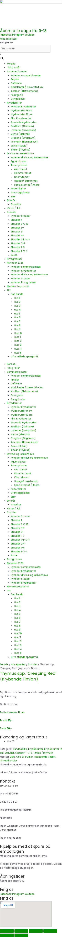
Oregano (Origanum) (23, 138)
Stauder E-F (17, 227)
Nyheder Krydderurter (23, 106)
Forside (11, 63)
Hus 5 (17, 313)
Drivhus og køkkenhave (20, 153)
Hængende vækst (45, 756)
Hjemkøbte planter (18, 286)
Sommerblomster (17, 71)
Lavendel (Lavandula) (23, 130)
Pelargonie (17, 95)
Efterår (11, 200)
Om (9, 290)
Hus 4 (17, 309)
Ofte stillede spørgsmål (24, 356)
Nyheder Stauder (20, 216)
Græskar (16, 204)
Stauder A (16, 220)
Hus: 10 (18, 333)
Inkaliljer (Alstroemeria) (24, 91)
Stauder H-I (17, 235)
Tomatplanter (19, 165)
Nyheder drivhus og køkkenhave (29, 157)
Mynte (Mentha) (20, 134)
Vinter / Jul (13, 208)
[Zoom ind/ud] (7, 931)
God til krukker (24, 756)
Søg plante (6, 42)
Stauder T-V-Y (19, 251)
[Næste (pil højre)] (21, 935)
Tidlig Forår (13, 67)
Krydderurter (14, 102)
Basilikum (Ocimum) (22, 126)
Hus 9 (17, 329)
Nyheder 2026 (15, 262)
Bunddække (20, 749)
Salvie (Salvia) (19, 145)
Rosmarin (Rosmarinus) (24, 141)
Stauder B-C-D (19, 224)
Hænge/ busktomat (26, 180)
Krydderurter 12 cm (22, 114)
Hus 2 (17, 302)
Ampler (15, 79)
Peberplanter (18, 188)
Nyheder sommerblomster (26, 75)
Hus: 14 (18, 348)
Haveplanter (18, 664)
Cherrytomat (21, 177)
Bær (13, 196)
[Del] (36, 931)
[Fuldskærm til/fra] (21, 931)
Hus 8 (17, 325)
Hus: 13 (18, 345)
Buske (14, 255)
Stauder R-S (18, 247)
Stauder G (17, 231)
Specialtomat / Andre (26, 184)
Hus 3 (17, 306)
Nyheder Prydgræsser (23, 282)
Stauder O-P (18, 243)
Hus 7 (17, 321)
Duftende (16, 83)
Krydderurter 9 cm (21, 110)
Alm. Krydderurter (21, 118)
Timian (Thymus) (20, 149)
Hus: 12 (18, 341)
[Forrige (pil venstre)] (7, 935)
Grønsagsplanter (20, 192)
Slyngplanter (18, 98)
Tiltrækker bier (8, 760)
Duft (12, 756)
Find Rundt (17, 294)
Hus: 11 (17, 337)
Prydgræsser (14, 259)
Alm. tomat (20, 169)
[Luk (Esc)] (50, 931)
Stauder (11, 212)
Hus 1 (17, 298)
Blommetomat (22, 173)
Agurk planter (18, 161)
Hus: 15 (18, 352)
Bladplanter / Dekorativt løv (27, 87)
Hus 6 (17, 317)
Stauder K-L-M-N (20, 239)
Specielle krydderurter (24, 122)
